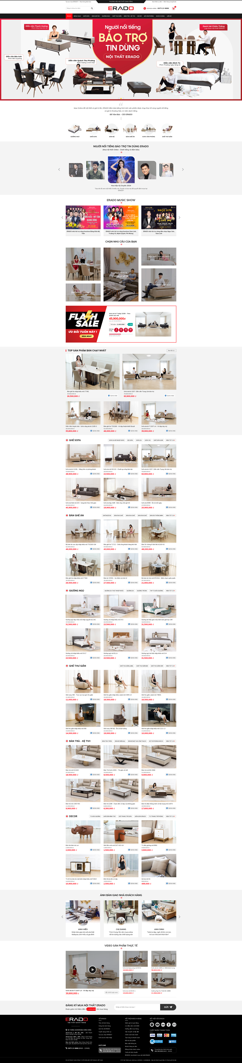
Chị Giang (121, 929)
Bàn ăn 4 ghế (130, 515)
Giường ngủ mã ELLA (111, 653)
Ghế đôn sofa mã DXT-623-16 (114, 845)
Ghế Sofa (86, 16)
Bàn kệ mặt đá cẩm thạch (137, 741)
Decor (139, 16)
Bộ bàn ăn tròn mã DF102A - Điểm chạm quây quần (158, 578)
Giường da (130, 590)
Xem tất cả (170, 440)
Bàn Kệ (111, 136)
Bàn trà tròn (107, 741)
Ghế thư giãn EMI (142, 666)
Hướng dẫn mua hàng (132, 1029)
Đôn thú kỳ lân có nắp (111, 879)
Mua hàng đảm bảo (85, 1)
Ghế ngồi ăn (107, 515)
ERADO (69, 16)
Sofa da (139, 440)
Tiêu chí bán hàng (104, 1023)
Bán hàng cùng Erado (170, 1)
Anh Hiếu (83, 929)
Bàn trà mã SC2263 (72, 770)
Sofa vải (147, 440)
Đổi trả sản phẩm (130, 1040)
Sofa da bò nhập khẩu (116, 440)
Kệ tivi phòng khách (156, 741)
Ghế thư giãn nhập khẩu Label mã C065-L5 (117, 695)
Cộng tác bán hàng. (105, 1026)
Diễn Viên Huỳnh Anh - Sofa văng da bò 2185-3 (81, 426)
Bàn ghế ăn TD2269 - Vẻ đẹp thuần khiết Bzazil (119, 426)
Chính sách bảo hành (131, 1035)
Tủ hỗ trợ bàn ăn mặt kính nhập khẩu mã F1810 (81, 879)
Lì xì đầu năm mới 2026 (132, 1026)
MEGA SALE (77, 16)
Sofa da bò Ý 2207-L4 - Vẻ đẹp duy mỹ (154, 426)
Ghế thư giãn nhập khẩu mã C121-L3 (153, 728)
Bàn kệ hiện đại (120, 741)
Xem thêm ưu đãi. (157, 1)
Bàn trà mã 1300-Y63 (73, 804)
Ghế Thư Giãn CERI (157, 666)
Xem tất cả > (171, 350)
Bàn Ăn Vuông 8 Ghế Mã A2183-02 (153, 544)
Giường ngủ (106, 16)
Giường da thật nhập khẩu (114, 590)
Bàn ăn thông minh (156, 515)
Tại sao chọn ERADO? (72, 1)
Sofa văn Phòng (148, 136)
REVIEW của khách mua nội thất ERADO (137, 1055)
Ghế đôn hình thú (110, 816)
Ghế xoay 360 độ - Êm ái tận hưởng (115, 728)
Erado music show (121, 200)
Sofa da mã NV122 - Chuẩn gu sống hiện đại (118, 469)
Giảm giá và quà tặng (132, 1023)
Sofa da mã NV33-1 (129, 991)
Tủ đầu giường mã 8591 (149, 845)
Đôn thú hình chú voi (72, 845)
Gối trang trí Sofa (125, 816)
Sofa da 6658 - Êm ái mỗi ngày (152, 503)
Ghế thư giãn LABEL (126, 666)
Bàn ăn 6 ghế (118, 515)
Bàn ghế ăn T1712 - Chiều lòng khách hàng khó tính (120, 544)
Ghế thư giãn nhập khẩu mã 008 (76, 728)
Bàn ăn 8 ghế (142, 515)
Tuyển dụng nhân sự (105, 1032)
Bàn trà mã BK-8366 (148, 770)
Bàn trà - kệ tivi (129, 16)
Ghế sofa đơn (158, 440)
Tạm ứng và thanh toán (132, 1037)
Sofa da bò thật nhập (105, 1037)
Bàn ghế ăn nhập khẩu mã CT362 (78, 391)
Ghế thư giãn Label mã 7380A (151, 695)
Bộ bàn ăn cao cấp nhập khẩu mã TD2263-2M (81, 544)
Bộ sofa (130, 440)
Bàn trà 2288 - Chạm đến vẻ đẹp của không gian (119, 804)
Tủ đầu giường (95, 816)
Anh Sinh (159, 929)
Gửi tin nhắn (113, 395)
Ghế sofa (93, 136)
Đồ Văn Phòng (149, 16)
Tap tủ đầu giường (156, 590)
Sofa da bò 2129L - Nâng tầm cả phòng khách (81, 469)
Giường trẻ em (142, 590)
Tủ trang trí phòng (156, 816)
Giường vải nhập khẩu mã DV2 (113, 620)
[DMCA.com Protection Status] (172, 1041)
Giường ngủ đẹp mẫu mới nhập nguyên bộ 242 (81, 620)
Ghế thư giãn (116, 16)
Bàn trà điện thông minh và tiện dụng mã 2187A (157, 804)
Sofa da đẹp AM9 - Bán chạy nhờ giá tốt (117, 503)
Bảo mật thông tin (130, 1043)
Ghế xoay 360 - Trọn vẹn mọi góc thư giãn (79, 695)
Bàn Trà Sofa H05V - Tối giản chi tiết (116, 770)
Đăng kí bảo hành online (132, 1049)
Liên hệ (169, 16)
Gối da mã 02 (146, 879)
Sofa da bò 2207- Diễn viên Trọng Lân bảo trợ (139, 391)
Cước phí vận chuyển (131, 1052)
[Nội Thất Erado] (121, 8)
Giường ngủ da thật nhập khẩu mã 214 (154, 653)
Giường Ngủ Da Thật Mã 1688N (161, 991)
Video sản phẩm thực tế (121, 945)
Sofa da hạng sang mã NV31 (132, 968)
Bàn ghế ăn (96, 16)
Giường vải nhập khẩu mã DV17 (76, 653)
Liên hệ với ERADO (104, 1029)
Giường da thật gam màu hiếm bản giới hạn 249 (157, 620)
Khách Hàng (160, 16)
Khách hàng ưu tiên (131, 1046)
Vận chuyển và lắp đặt (132, 1032)
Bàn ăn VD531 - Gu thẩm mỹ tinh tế (115, 578)
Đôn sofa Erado (140, 816)
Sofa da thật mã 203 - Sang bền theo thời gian (81, 503)
